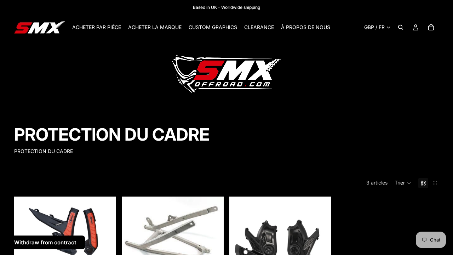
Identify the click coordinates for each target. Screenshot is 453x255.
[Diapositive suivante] (105, 231)
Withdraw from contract (45, 242)
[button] (403, 183)
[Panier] (431, 27)
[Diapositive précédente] (24, 231)
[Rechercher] (400, 27)
